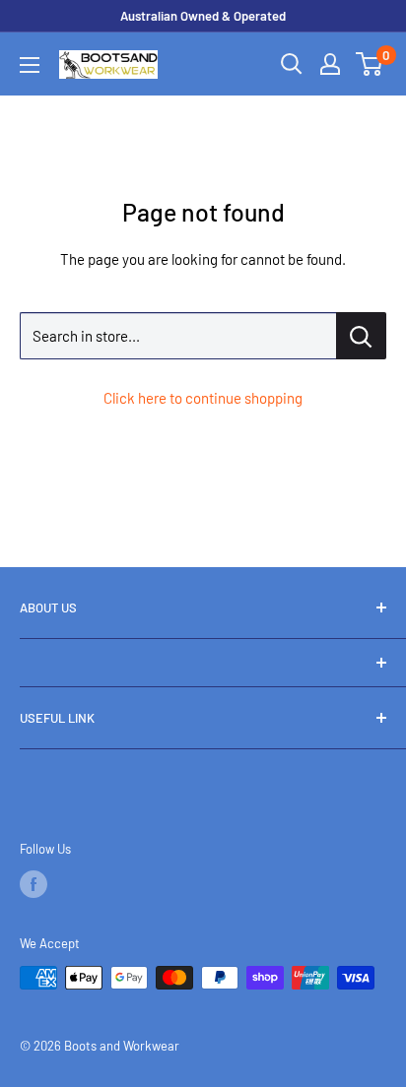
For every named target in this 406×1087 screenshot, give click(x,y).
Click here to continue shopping (203, 398)
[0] (370, 64)
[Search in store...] (361, 335)
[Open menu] (29, 65)
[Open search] (292, 64)
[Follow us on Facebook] (33, 884)
